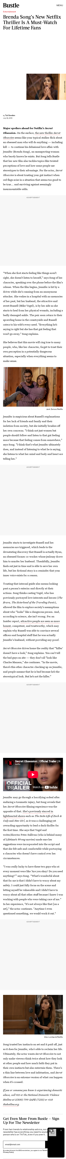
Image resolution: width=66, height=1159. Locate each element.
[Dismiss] (61, 1130)
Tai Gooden (10, 115)
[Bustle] (11, 5)
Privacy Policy (8, 1152)
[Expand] (51, 1130)
